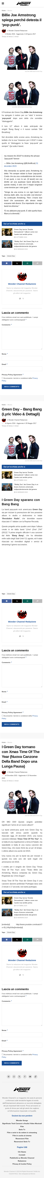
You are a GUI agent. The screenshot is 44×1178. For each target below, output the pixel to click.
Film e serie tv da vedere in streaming (22, 1132)
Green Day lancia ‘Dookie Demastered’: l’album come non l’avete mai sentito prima (26, 231)
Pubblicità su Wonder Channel (22, 1158)
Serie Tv (22, 1129)
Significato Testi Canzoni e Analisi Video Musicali (22, 1123)
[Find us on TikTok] (35, 1077)
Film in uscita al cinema (22, 1135)
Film (22, 1126)
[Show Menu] (3, 3)
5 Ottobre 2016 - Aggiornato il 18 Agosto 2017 (20, 34)
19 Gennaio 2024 (21, 249)
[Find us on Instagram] (14, 1076)
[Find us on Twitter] (19, 1077)
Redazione (22, 1161)
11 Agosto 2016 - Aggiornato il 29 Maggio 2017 (20, 423)
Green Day (11, 256)
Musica (10, 10)
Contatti (22, 1155)
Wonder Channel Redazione (18, 31)
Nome (5, 354)
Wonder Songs (22, 1120)
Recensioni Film (22, 1139)
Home (4, 10)
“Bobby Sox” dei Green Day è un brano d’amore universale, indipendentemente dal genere (26, 243)
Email (5, 364)
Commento (7, 325)
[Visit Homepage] (24, 3)
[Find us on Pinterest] (8, 1076)
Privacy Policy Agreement (13, 374)
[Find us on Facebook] (25, 1076)
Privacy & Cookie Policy (22, 1164)
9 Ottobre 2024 (21, 237)
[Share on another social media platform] (37, 263)
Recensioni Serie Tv (22, 1142)
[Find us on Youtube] (30, 1076)
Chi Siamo (22, 1152)
